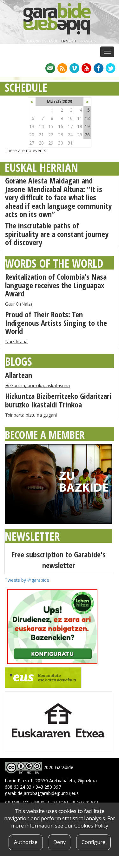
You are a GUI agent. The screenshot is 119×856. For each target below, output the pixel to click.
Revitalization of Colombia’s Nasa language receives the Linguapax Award (56, 285)
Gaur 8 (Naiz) (18, 304)
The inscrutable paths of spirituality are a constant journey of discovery (57, 233)
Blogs (18, 361)
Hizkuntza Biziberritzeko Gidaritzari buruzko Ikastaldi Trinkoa (58, 400)
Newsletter (32, 536)
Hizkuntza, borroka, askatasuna (37, 385)
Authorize (25, 842)
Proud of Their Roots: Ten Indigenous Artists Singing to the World (56, 322)
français (87, 41)
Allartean (18, 375)
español (50, 41)
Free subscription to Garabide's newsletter (58, 559)
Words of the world (54, 263)
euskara (31, 41)
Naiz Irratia (16, 341)
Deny (59, 842)
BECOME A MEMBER (45, 434)
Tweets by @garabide (27, 580)
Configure (93, 842)
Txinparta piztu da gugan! (31, 415)
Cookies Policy (91, 825)
